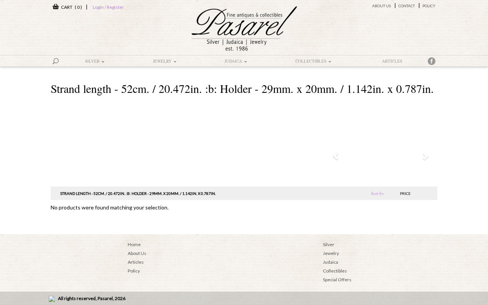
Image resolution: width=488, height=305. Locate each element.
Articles (392, 61)
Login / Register (108, 7)
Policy (428, 5)
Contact (406, 5)
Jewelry (163, 61)
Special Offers (337, 279)
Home (134, 244)
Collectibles (311, 61)
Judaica (234, 61)
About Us (381, 5)
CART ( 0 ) (70, 7)
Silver (93, 61)
